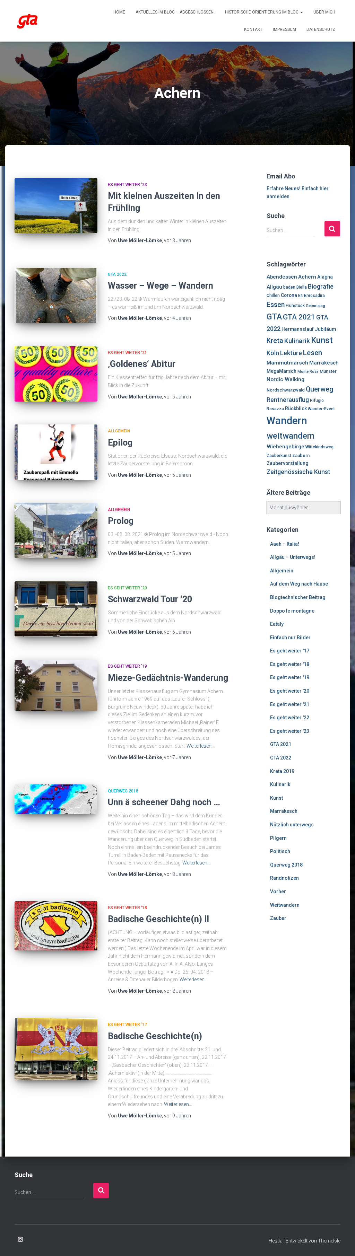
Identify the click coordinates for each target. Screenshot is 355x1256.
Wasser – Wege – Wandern (160, 286)
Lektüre (291, 353)
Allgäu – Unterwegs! (292, 557)
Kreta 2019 (282, 771)
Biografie (321, 286)
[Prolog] (56, 531)
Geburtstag (315, 306)
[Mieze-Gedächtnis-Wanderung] (56, 685)
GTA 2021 (299, 317)
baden (289, 287)
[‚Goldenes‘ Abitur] (56, 374)
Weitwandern (285, 905)
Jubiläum (325, 329)
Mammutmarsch (287, 363)
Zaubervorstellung (287, 463)
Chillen (273, 295)
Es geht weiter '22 (289, 717)
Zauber (278, 918)
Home (119, 12)
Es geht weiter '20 (127, 588)
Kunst (322, 340)
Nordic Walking (285, 379)
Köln (273, 353)
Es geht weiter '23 (127, 184)
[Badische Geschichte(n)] (56, 1049)
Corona (289, 295)
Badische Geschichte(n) (155, 1036)
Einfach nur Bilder (290, 637)
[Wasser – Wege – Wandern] (56, 295)
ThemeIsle (329, 1241)
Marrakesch (324, 363)
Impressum (284, 29)
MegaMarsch (281, 371)
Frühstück (295, 305)
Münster (328, 371)
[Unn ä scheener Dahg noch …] (56, 799)
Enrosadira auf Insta (20, 1240)
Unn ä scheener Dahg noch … (164, 802)
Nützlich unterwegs (292, 824)
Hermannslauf (298, 329)
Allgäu (274, 287)
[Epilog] (56, 452)
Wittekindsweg (319, 447)
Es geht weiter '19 (127, 666)
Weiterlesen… (201, 746)
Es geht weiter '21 (127, 352)
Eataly (277, 624)
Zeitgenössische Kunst (298, 471)
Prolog (120, 521)
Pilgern (278, 838)
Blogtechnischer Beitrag (298, 597)
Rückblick (296, 408)
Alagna (325, 277)
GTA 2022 (117, 274)
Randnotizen (284, 878)
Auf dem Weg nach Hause (299, 584)
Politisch (280, 851)
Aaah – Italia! (284, 544)
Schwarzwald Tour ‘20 (150, 599)
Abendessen (282, 277)
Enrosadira (314, 295)
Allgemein (119, 431)
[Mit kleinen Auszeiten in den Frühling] (56, 206)
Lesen (312, 353)
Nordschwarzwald (286, 390)
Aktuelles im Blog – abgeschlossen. (175, 12)
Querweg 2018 (123, 791)
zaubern (301, 455)
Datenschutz (320, 29)
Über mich (324, 12)
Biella (301, 287)
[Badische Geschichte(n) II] (56, 925)
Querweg (320, 389)
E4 (300, 295)
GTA (274, 317)
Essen (276, 305)
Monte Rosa (308, 371)
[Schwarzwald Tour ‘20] (56, 609)
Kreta (275, 340)
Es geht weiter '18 (127, 907)
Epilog (120, 443)
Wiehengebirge (285, 446)
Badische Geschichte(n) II (158, 919)
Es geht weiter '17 (127, 1024)
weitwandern (290, 436)
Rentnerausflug (288, 399)
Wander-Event (321, 408)
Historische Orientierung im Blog (262, 12)
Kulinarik (297, 341)
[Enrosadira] (27, 20)
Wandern (287, 421)
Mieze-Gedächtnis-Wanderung (168, 678)
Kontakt (253, 29)
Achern (307, 277)
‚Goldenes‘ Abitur (141, 364)
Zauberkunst (279, 455)
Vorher (278, 891)
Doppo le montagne (292, 611)
